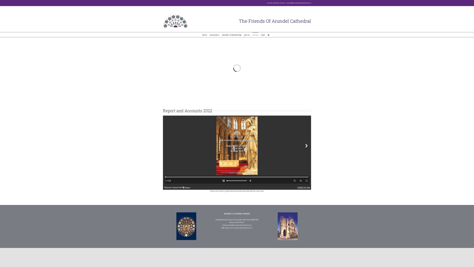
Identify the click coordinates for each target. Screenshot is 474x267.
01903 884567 (239, 222)
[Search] (268, 34)
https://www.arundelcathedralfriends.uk (238, 228)
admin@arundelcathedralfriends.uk (299, 3)
